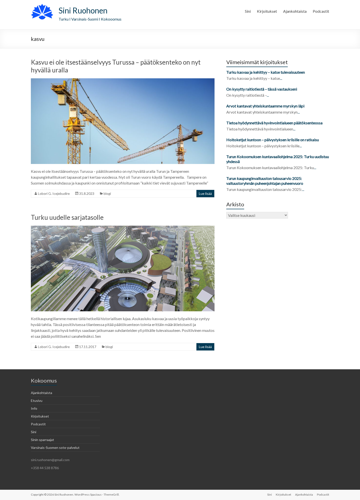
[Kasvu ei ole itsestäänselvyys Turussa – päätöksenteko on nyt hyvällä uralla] (123, 80)
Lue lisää (205, 193)
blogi (107, 193)
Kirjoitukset (267, 11)
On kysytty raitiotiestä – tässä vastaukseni (261, 89)
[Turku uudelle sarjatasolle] (123, 228)
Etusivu (36, 400)
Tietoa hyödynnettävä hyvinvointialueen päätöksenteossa (274, 122)
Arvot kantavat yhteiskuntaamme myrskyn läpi (265, 106)
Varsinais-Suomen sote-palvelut (55, 447)
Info (34, 408)
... (281, 78)
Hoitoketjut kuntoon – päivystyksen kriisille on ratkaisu (272, 139)
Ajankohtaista (295, 11)
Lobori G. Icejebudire (54, 193)
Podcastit (321, 11)
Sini (248, 11)
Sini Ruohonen (83, 10)
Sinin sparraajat (42, 440)
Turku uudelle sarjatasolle (67, 217)
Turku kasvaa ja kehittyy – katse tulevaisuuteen (265, 72)
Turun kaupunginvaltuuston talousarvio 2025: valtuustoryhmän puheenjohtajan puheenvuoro (265, 181)
